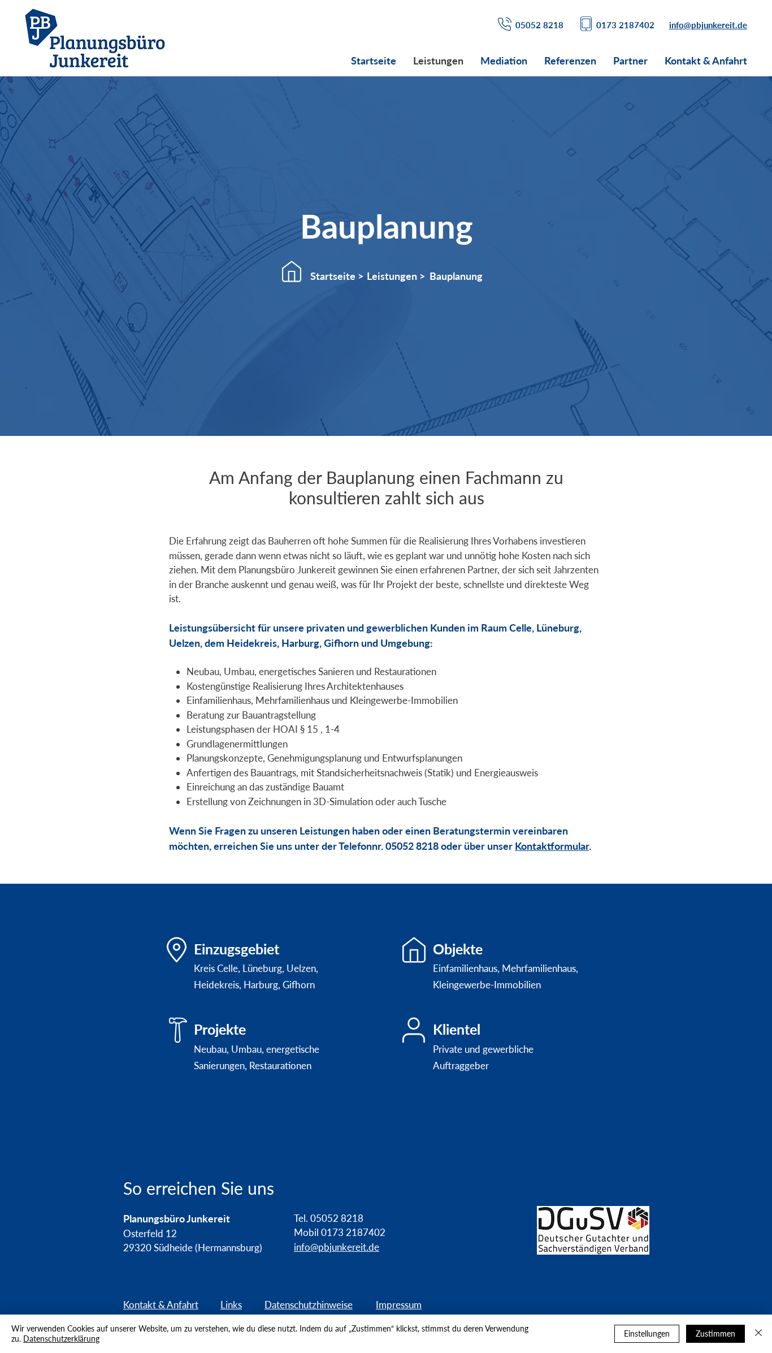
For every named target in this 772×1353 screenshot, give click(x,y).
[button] (455, 276)
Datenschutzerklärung (61, 1338)
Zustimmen (715, 1333)
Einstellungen (647, 1333)
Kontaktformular (552, 846)
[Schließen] (758, 1334)
